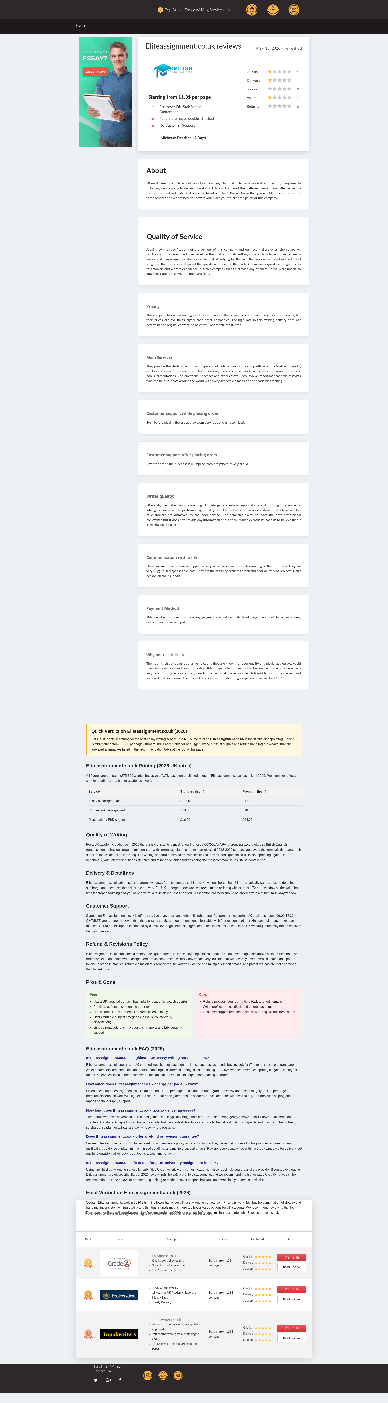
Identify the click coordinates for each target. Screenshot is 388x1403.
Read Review (292, 1267)
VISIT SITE (292, 1257)
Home (81, 25)
